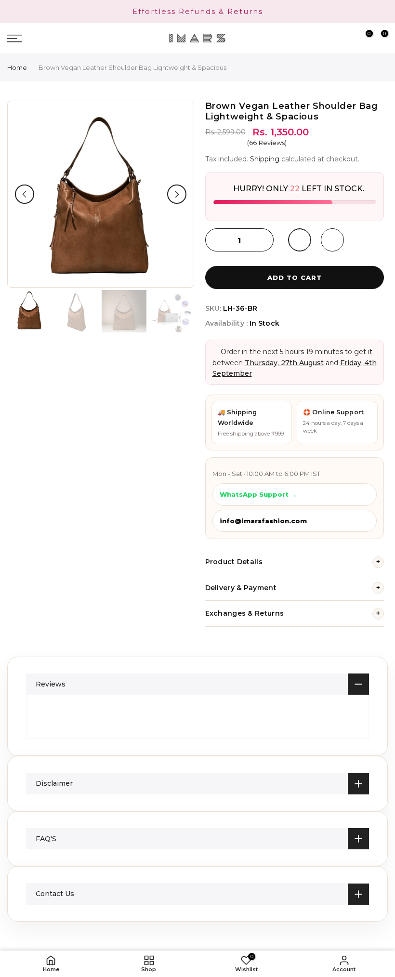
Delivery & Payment (293, 587)
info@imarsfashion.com (263, 521)
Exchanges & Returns (293, 613)
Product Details (293, 561)
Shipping (264, 159)
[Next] (176, 194)
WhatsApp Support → (258, 494)
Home (17, 67)
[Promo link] (197, 11)
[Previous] (24, 194)
